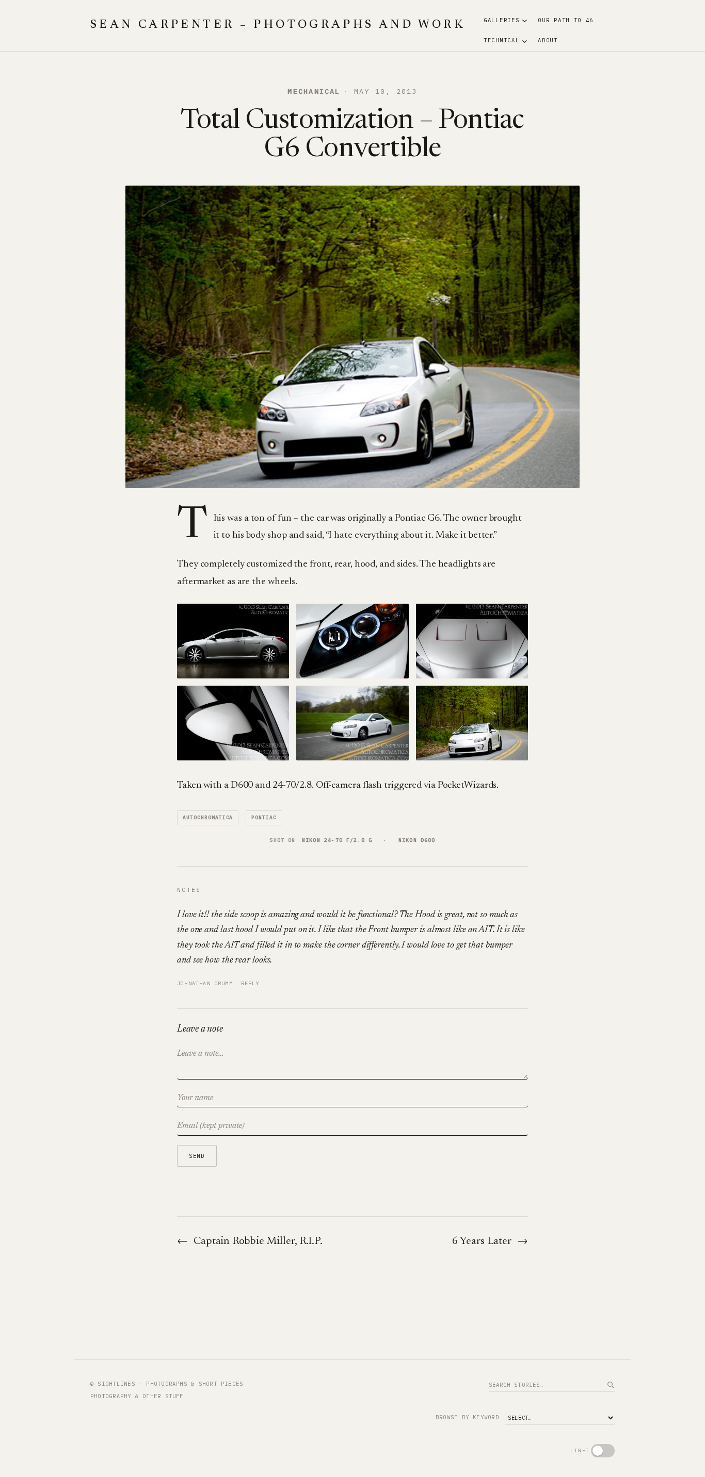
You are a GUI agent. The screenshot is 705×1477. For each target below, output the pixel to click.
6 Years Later (481, 1241)
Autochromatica (208, 817)
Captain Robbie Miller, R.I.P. (258, 1241)
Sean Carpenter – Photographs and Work (278, 25)
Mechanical (313, 91)
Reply (250, 983)
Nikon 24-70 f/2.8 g (337, 840)
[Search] (610, 1385)
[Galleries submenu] (524, 20)
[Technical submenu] (524, 40)
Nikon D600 (417, 840)
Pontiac (264, 817)
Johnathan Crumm (205, 983)
